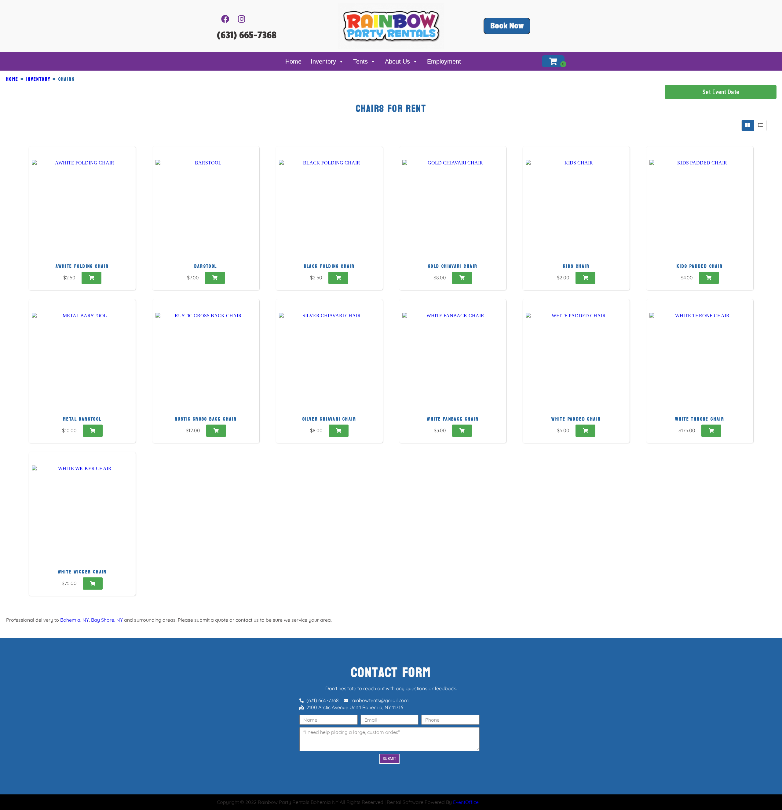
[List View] (760, 125)
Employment (444, 61)
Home (293, 61)
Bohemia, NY (74, 620)
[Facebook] (225, 19)
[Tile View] (748, 125)
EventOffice (466, 802)
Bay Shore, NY (107, 620)
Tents (360, 61)
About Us (397, 61)
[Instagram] (241, 19)
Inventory (323, 61)
